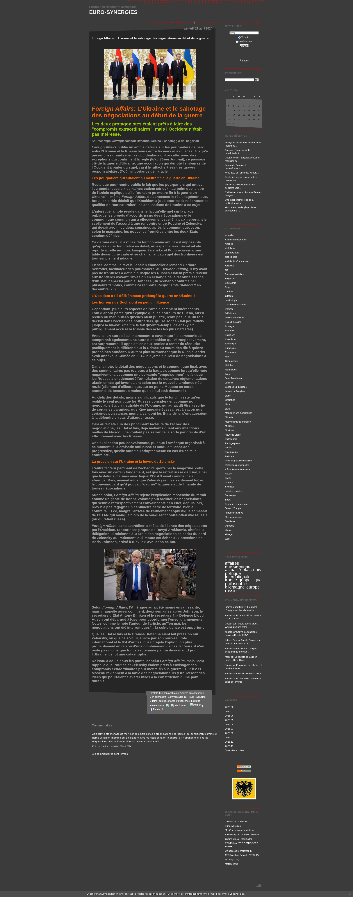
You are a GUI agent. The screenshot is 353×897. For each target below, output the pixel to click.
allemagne (235, 587)
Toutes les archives (234, 750)
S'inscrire (245, 37)
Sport (227, 499)
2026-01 (229, 737)
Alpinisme (230, 248)
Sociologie (230, 495)
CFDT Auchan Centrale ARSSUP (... (243, 855)
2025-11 (229, 746)
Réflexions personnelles (237, 465)
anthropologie (232, 252)
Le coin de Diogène (235, 391)
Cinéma (229, 291)
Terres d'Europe (233, 508)
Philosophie (231, 439)
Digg (201, 705)
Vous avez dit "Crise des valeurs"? (242, 172)
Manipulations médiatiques (238, 413)
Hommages (231, 369)
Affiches (229, 244)
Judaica (229, 382)
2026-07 (229, 711)
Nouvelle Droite (233, 435)
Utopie (228, 530)
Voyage (229, 534)
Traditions (230, 521)
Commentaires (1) (177, 697)
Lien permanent (158, 697)
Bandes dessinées (234, 274)
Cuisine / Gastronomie (236, 304)
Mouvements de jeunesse (238, 422)
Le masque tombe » (207, 22)
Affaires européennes (236, 239)
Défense (229, 309)
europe (253, 587)
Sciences (229, 486)
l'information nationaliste (237, 821)
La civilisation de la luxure (249, 673)
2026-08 (229, 707)
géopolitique (250, 580)
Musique (229, 426)
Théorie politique (233, 517)
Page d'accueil (184, 22)
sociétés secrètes (233, 491)
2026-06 (229, 716)
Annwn (228, 615)
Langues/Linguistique (236, 387)
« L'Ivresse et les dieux (160, 22)
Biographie (230, 283)
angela (228, 632)
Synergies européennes (237, 504)
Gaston (228, 623)
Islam (227, 374)
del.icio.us (180, 705)
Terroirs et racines (234, 512)
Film (227, 356)
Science (229, 482)
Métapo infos (231, 864)
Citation (229, 296)
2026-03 (229, 729)
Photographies (232, 443)
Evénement (230, 352)
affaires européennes (237, 565)
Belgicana (230, 278)
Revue (228, 473)
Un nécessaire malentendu (238, 851)
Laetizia (104, 746)
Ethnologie (230, 343)
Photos (228, 447)
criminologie (231, 300)
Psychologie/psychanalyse (238, 460)
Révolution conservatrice (237, 469)
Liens (228, 395)
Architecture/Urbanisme (237, 261)
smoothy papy (232, 859)
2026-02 (229, 733)
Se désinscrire (245, 41)
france (231, 580)
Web (227, 539)
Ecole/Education (233, 322)
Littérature (230, 400)
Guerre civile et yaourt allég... (239, 839)
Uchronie (229, 526)
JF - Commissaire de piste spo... (241, 830)
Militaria (229, 417)
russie (231, 590)
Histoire (229, 365)
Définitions (230, 313)
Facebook (158, 709)
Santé (228, 478)
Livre (227, 404)
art (226, 270)
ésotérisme (230, 339)
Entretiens (230, 335)
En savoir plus (237, 894)
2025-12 (229, 742)
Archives (229, 265)
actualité (233, 569)
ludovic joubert (232, 607)
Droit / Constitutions (235, 317)
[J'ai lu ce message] (349, 893)
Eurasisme (230, 348)
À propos (244, 60)
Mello (228, 657)
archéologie (231, 257)
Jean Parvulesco (233, 378)
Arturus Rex (231, 640)
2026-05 (229, 720)
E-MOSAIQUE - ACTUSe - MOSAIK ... (243, 834)
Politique (229, 456)
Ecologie (229, 326)
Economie (230, 330)
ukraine (153, 701)
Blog (227, 287)
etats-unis (252, 569)
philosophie (236, 583)
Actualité (229, 235)
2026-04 (229, 724)
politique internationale (238, 575)
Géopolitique (231, 361)
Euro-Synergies (113, 12)
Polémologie (231, 452)
